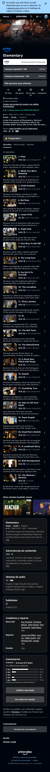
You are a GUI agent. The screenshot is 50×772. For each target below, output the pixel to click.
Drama (5, 117)
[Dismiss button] (45, 3)
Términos (15, 712)
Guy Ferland (26, 622)
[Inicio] (21, 16)
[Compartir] (42, 89)
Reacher (17, 507)
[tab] (7, 144)
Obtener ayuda (9, 742)
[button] (21, 682)
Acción (13, 117)
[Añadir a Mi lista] (8, 89)
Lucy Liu (25, 129)
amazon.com (13, 8)
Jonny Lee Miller (15, 129)
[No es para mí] (31, 89)
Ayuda (35, 760)
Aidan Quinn (32, 129)
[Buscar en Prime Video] (31, 16)
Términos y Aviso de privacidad (24, 757)
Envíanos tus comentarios (21, 760)
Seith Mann (36, 627)
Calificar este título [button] (25, 690)
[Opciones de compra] (44, 157)
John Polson (33, 624)
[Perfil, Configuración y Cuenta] (46, 16)
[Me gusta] (19, 89)
